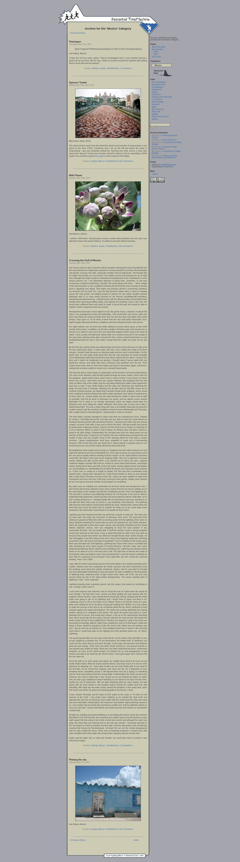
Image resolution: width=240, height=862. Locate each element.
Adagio (155, 114)
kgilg (154, 107)
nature (103, 68)
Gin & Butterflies (159, 82)
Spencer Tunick (78, 82)
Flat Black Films (159, 85)
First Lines (156, 57)
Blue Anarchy (158, 109)
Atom (173, 165)
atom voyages (158, 102)
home (136, 840)
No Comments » (126, 161)
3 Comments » (126, 745)
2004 (155, 52)
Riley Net (156, 112)
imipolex (155, 104)
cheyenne (156, 94)
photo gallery (99, 156)
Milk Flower (75, 175)
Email (161, 165)
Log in (154, 174)
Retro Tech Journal (160, 117)
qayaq (154, 92)
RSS (168, 165)
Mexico (96, 68)
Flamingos (75, 41)
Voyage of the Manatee (162, 97)
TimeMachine (113, 68)
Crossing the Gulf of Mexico (85, 260)
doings (94, 161)
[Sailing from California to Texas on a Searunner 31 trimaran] (162, 77)
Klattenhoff (156, 90)
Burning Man (157, 49)
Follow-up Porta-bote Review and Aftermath (165, 157)
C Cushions (157, 99)
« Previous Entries (77, 33)
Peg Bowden (157, 87)
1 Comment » (126, 68)
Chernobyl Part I (169, 140)
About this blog (158, 47)
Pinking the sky (78, 759)
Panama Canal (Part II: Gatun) (164, 148)
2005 (155, 54)
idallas (155, 119)
